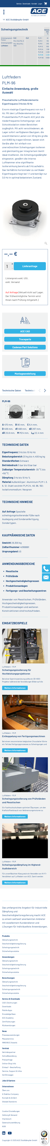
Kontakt (34, 4)
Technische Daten (11, 390)
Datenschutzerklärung (11, 1122)
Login (40, 4)
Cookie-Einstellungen (11, 1111)
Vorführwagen (7, 1075)
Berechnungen (8, 978)
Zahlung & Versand (9, 1115)
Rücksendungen (8, 1025)
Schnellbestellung (9, 1056)
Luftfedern (4, 45)
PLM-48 (40, 52)
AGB (4, 1126)
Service (18, 4)
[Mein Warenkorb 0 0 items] (45, 3)
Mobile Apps (7, 1010)
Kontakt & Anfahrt (9, 1098)
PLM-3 (40, 41)
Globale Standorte (9, 1101)
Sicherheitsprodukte (10, 951)
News (4, 1031)
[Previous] (39, 390)
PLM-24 (40, 49)
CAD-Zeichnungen (9, 1002)
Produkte (6, 936)
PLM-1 (40, 38)
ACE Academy (7, 1018)
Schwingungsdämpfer (6, 43)
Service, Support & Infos (12, 1071)
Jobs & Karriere (8, 1080)
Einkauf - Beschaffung (11, 1067)
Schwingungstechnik (10, 947)
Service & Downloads (11, 999)
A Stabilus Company (10, 1094)
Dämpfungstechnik (10, 940)
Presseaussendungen (11, 1035)
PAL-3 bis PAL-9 (18, 41)
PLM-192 (41, 58)
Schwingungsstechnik (11, 989)
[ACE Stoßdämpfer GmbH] (39, 12)
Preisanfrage (7, 1060)
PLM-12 (40, 46)
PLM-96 (40, 55)
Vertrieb (5, 1048)
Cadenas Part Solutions (25, 347)
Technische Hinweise (36, 390)
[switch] (44, 1142)
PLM (14, 38)
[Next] (45, 390)
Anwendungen (8, 957)
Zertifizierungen (8, 1021)
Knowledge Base (8, 1014)
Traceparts (25, 339)
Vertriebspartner (8, 1052)
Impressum (6, 1119)
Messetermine (8, 1039)
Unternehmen (8, 1086)
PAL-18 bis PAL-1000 (18, 44)
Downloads (26, 4)
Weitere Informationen (15, 688)
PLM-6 (40, 43)
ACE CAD (25, 331)
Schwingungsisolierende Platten (6, 39)
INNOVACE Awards (9, 1042)
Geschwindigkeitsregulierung (14, 943)
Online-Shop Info (9, 1063)
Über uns (5, 1090)
